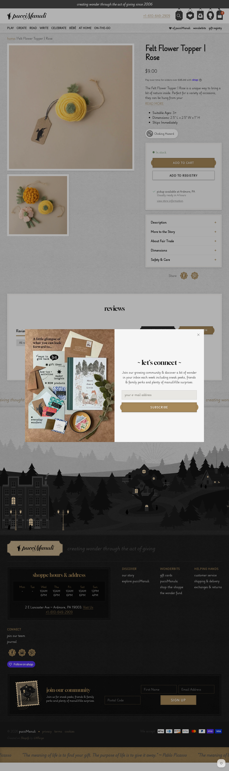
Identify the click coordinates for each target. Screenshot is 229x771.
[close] (198, 334)
